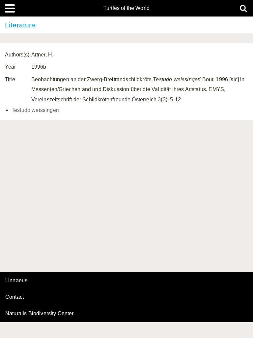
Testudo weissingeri (35, 110)
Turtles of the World (126, 8)
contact (14, 297)
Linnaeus (16, 280)
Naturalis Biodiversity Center (39, 313)
